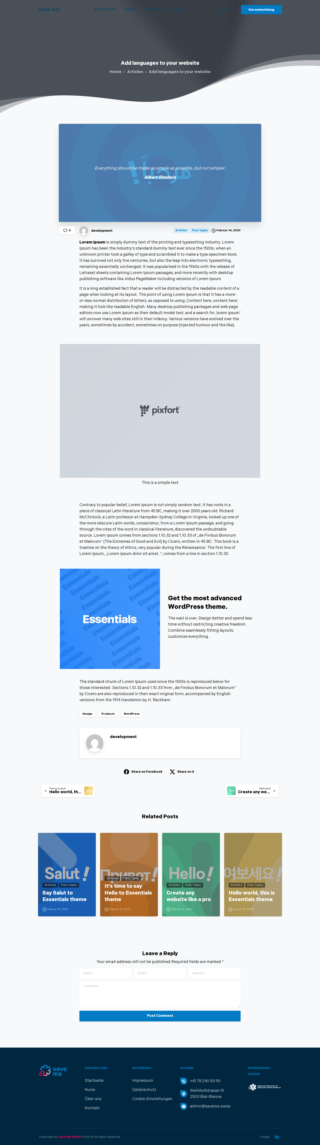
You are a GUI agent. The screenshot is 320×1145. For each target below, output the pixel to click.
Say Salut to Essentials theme (64, 896)
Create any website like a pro (189, 896)
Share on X (185, 772)
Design (87, 714)
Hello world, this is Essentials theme (252, 896)
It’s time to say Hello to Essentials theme (128, 893)
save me (48, 9)
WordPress (132, 714)
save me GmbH (70, 1137)
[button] (152, 1099)
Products (108, 714)
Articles (135, 72)
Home (115, 72)
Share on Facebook (146, 772)
